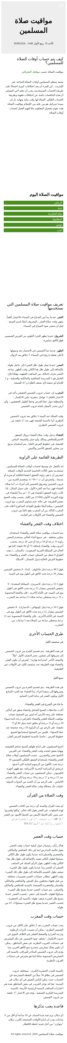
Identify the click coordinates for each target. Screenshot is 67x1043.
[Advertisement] (33, 154)
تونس (59, 224)
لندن (59, 230)
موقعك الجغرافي (31, 71)
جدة (60, 208)
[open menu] (61, 5)
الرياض (58, 202)
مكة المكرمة (55, 213)
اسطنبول (57, 219)
